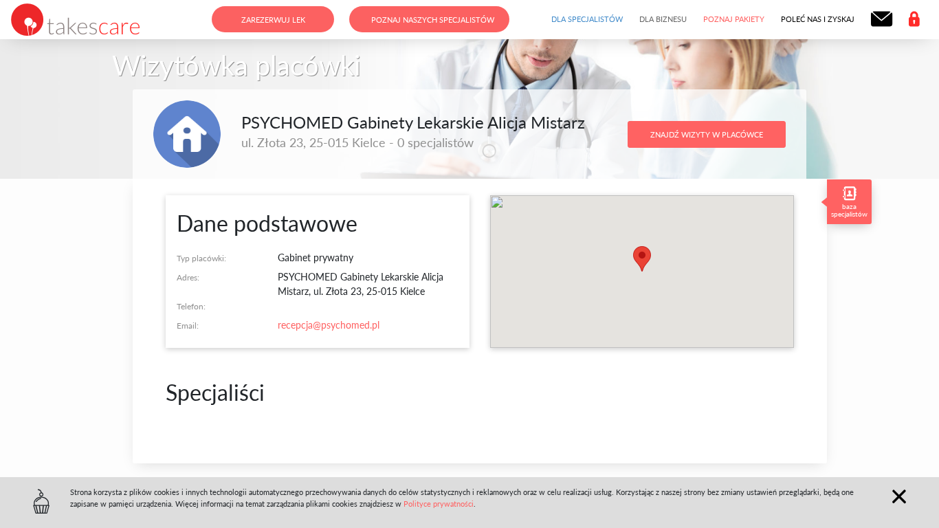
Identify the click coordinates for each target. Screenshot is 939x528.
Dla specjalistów (587, 19)
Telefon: (191, 305)
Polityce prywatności (439, 503)
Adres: (188, 277)
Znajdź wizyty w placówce (706, 134)
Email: (188, 325)
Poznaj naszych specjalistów (432, 19)
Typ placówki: (201, 257)
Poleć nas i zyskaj (817, 19)
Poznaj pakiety (733, 19)
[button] (642, 259)
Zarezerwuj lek (273, 19)
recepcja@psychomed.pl (328, 324)
